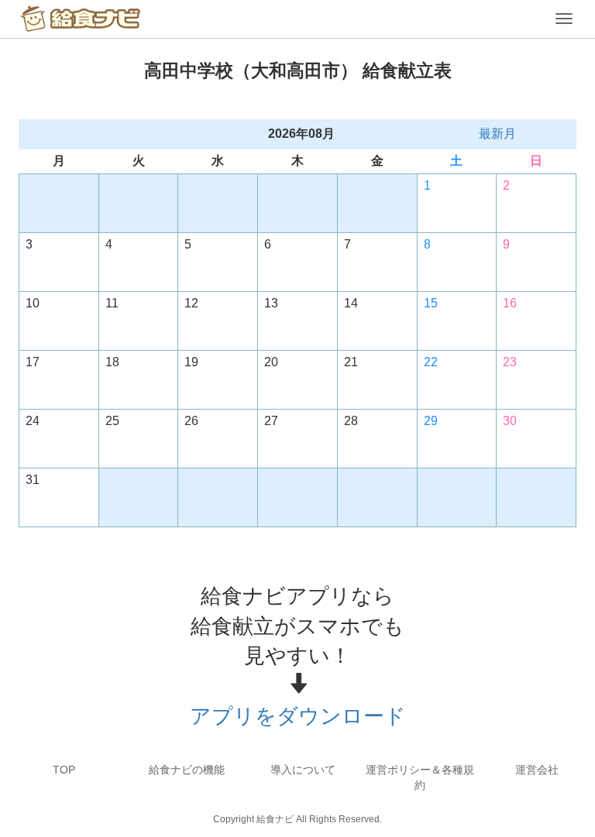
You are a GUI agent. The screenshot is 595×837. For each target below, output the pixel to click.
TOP (64, 769)
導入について (302, 769)
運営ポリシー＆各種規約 (420, 777)
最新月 (497, 133)
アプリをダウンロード (298, 716)
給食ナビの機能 (187, 769)
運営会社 (537, 769)
